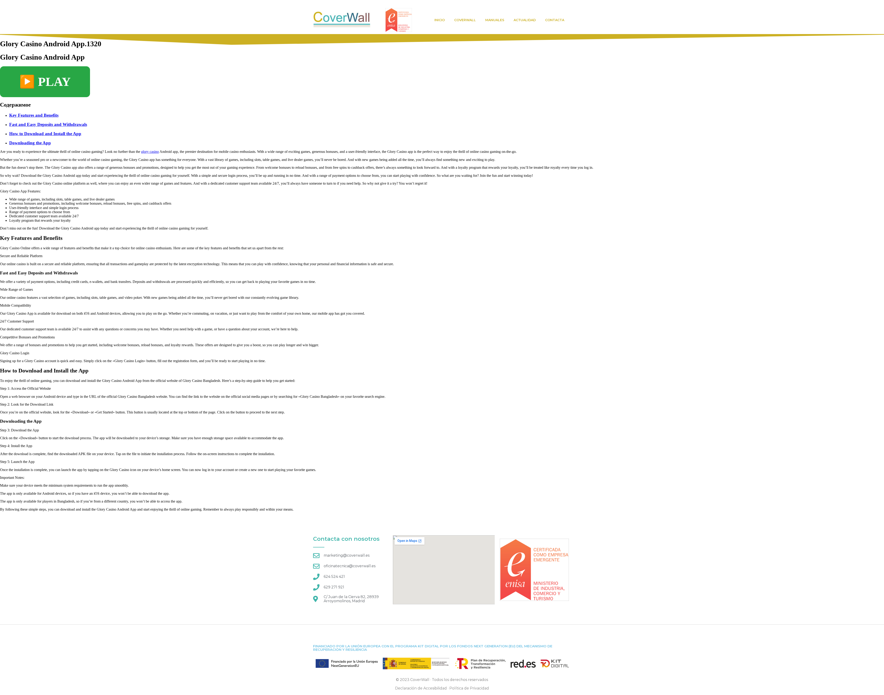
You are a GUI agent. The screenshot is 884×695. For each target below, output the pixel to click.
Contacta (554, 20)
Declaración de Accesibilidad (421, 688)
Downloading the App (30, 142)
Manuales (494, 20)
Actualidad (525, 20)
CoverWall (465, 20)
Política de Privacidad (469, 688)
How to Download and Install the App (45, 133)
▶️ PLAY (45, 82)
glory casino (150, 152)
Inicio (439, 20)
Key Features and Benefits (33, 115)
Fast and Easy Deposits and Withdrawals (48, 124)
